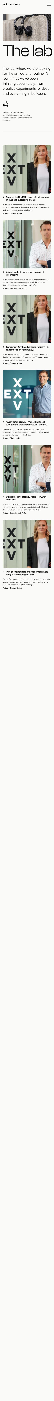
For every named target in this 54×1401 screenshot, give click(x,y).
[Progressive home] (11, 4)
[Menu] (49, 4)
